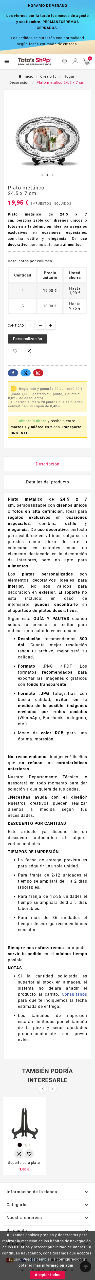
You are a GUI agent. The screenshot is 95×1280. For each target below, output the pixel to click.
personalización (27, 338)
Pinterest (38, 372)
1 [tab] (42, 175)
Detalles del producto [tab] (47, 482)
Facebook (13, 372)
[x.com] (26, 372)
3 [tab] (52, 175)
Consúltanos (74, 994)
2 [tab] (47, 175)
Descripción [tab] (48, 464)
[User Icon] (75, 61)
